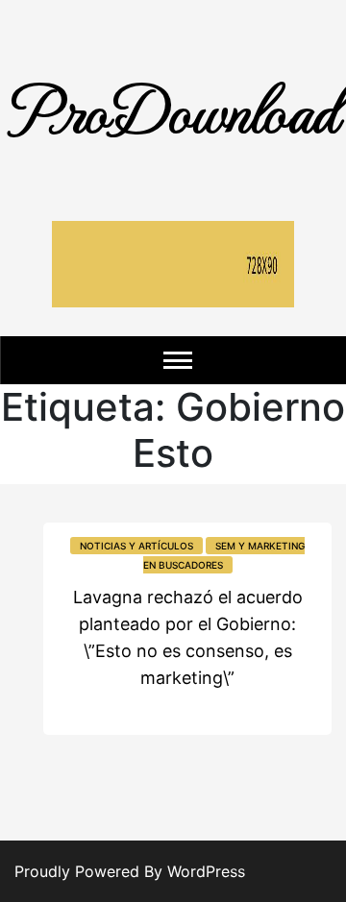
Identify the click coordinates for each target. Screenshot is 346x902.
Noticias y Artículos (136, 545)
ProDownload (173, 108)
